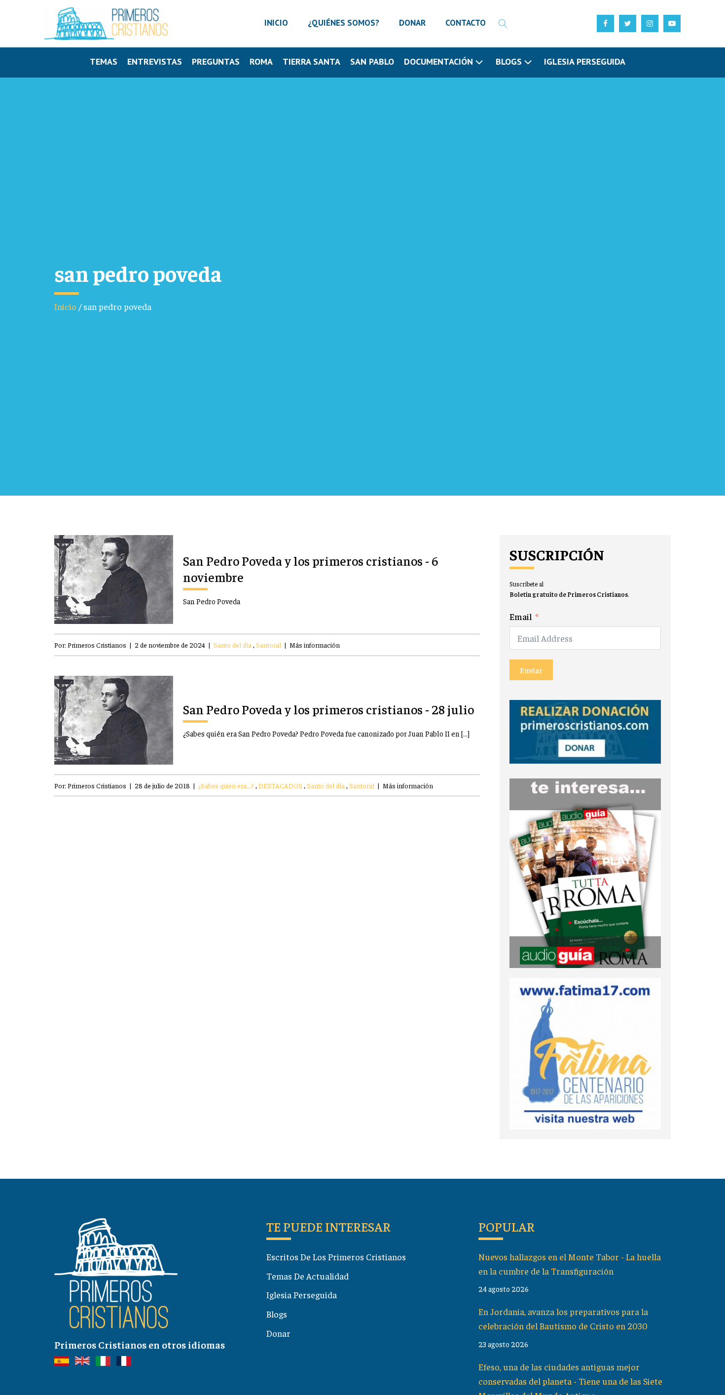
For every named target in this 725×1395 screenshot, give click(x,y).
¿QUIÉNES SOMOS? (343, 22)
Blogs (276, 1313)
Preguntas (216, 61)
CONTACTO (465, 22)
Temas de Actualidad (307, 1275)
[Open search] (503, 24)
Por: (90, 644)
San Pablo (372, 61)
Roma (261, 61)
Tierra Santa (311, 61)
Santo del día (233, 644)
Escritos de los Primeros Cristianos (336, 1256)
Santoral (268, 644)
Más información (315, 644)
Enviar (531, 670)
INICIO (276, 22)
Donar (278, 1333)
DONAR (412, 22)
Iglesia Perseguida (584, 61)
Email (520, 616)
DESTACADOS (280, 785)
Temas (103, 61)
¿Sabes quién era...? (226, 785)
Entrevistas (154, 61)
